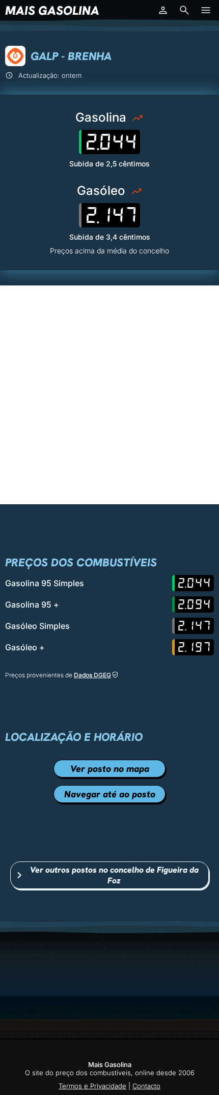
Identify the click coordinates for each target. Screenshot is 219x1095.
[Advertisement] (109, 394)
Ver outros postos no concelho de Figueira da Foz (114, 875)
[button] (163, 10)
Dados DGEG (92, 675)
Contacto (146, 1086)
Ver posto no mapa (109, 768)
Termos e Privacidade (92, 1086)
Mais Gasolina (52, 10)
